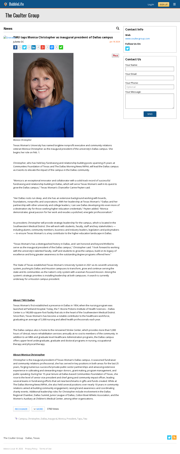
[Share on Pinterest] (115, 56)
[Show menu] (173, 4)
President (71, 418)
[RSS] (174, 437)
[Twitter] (127, 49)
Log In (151, 4)
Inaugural (52, 418)
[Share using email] (52, 48)
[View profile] (10, 37)
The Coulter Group (22, 15)
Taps (79, 418)
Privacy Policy (31, 448)
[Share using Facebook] (15, 48)
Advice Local (9, 448)
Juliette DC (18, 41)
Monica (62, 418)
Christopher (34, 418)
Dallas (44, 418)
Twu (85, 418)
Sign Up (164, 4)
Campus (22, 418)
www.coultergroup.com (137, 38)
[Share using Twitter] (24, 48)
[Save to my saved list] (61, 48)
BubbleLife (16, 4)
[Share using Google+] (43, 48)
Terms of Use (46, 448)
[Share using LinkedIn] (33, 48)
